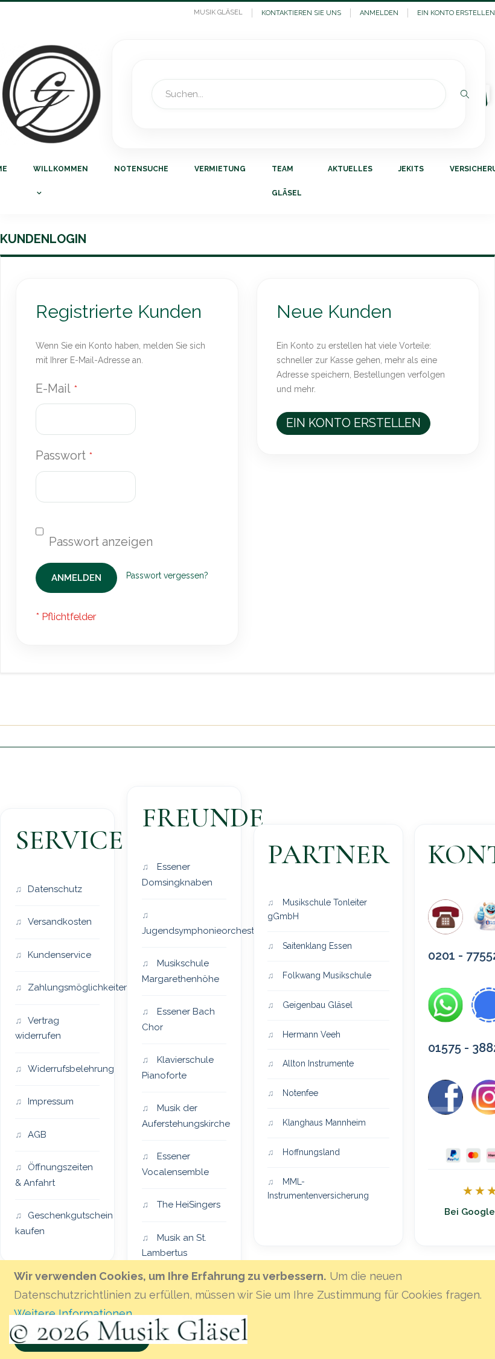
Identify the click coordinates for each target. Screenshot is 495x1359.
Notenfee (299, 1093)
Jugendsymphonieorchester (184, 930)
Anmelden (379, 13)
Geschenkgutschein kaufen (57, 1223)
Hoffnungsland (310, 1152)
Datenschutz (55, 889)
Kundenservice (59, 954)
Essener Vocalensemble (175, 1164)
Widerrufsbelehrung (64, 1068)
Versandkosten (60, 921)
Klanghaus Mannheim (323, 1122)
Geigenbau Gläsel (316, 1005)
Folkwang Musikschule (325, 975)
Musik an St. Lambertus (174, 1245)
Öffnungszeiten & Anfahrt (54, 1175)
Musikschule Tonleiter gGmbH (317, 910)
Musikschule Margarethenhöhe (180, 971)
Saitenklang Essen (316, 946)
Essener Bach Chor (178, 1019)
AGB (37, 1134)
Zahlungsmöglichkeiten (64, 987)
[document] (249, 1309)
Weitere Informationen (73, 1313)
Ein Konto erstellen (456, 13)
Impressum (51, 1101)
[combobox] (299, 94)
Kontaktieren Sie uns (301, 13)
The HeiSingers (187, 1204)
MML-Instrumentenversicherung (318, 1189)
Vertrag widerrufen (38, 1028)
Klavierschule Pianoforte (178, 1067)
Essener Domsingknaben (177, 874)
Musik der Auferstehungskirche (184, 1116)
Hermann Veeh (310, 1034)
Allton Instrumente (317, 1063)
